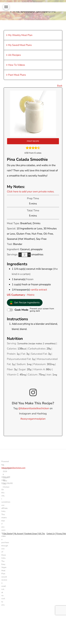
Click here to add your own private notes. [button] (30, 191)
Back (59, 85)
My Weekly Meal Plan (20, 35)
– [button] (20, 254)
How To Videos (16, 65)
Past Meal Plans (17, 75)
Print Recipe (33, 141)
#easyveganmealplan (33, 419)
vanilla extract (38, 289)
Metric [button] (31, 295)
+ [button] (29, 254)
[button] (6, 7)
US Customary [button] (16, 295)
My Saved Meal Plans (20, 45)
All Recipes (14, 55)
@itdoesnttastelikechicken (33, 408)
